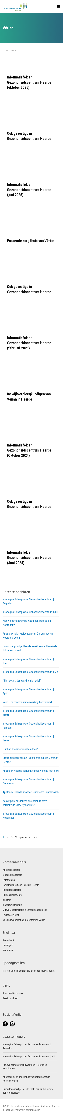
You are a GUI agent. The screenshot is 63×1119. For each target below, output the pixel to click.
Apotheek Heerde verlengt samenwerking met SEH (31, 770)
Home (5, 50)
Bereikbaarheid (10, 998)
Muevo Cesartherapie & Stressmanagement (25, 909)
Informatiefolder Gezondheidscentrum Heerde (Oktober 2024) (29, 450)
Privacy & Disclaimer (13, 993)
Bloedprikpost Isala (12, 874)
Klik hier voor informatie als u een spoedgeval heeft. (29, 970)
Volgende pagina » (26, 837)
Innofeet (7, 899)
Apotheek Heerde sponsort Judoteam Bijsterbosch (31, 792)
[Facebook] (6, 1024)
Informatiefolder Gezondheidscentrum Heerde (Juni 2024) (29, 557)
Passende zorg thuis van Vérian (30, 241)
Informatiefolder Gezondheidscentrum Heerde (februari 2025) (29, 343)
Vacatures (8, 950)
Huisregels (8, 945)
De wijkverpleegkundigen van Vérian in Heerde (29, 396)
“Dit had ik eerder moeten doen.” (20, 749)
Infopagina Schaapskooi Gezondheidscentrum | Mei (30, 672)
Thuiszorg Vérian (11, 914)
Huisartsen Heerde (12, 889)
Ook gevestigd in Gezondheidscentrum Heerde (29, 136)
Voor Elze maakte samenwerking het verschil (27, 702)
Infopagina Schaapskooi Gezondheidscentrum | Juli (30, 612)
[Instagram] (12, 1024)
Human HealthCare (12, 894)
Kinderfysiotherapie (12, 905)
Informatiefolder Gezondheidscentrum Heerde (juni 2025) (29, 189)
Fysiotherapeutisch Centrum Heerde (21, 885)
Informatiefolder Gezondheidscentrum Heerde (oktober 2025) (29, 82)
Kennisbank (8, 940)
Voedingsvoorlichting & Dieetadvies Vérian (24, 920)
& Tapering (8, 1110)
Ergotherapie (9, 879)
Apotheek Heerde (11, 869)
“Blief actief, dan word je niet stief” (22, 680)
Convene (55, 1106)
